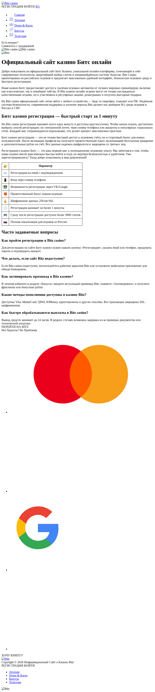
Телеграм (20, 36)
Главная (19, 14)
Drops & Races (23, 25)
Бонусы (19, 30)
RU (38, 6)
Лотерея (19, 20)
